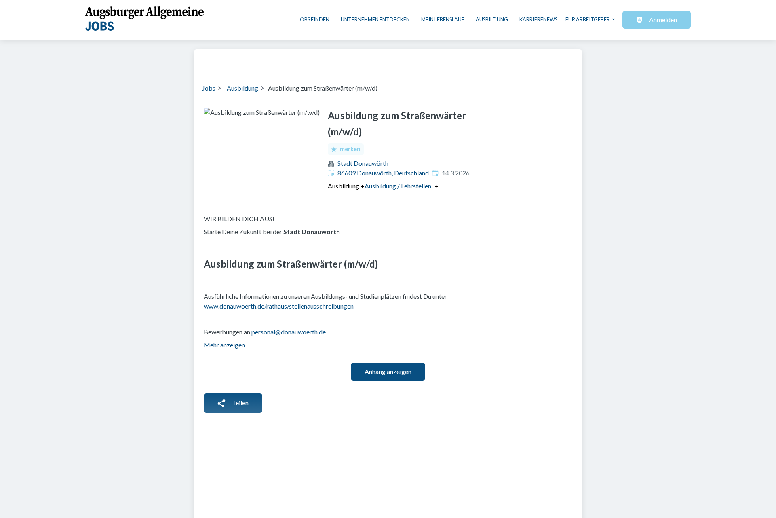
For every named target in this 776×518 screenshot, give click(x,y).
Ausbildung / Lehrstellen (398, 186)
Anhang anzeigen (388, 371)
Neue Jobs (508, 61)
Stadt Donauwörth (362, 163)
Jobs (208, 88)
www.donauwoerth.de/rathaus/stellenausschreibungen (279, 306)
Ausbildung (492, 19)
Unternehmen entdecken (375, 19)
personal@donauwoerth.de (288, 332)
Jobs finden (313, 19)
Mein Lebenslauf (442, 19)
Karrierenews (538, 19)
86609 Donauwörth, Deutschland (383, 173)
